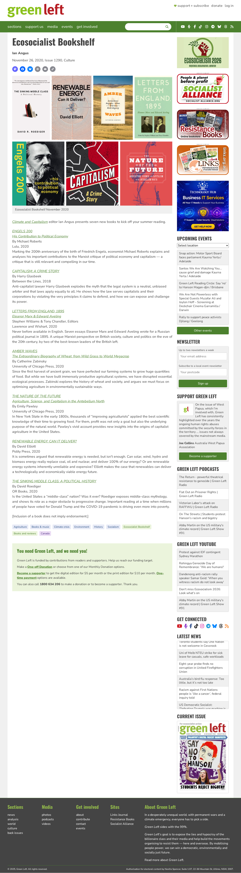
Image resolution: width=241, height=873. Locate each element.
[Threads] (221, 626)
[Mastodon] (15, 69)
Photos (46, 815)
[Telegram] (208, 626)
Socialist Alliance (122, 824)
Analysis (13, 819)
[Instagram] (202, 626)
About (80, 815)
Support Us (34, 26)
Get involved (87, 26)
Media (52, 26)
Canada (45, 533)
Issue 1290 (53, 60)
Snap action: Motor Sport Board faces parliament (200, 255)
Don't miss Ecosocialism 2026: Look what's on (200, 591)
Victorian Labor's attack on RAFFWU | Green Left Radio (198, 505)
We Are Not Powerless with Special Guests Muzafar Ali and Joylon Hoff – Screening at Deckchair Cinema (200, 300)
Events (67, 26)
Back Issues (15, 833)
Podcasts (48, 819)
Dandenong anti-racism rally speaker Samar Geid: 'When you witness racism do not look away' (201, 578)
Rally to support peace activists (200, 317)
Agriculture (20, 527)
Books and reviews (25, 533)
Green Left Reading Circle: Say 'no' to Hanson (202, 285)
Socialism (113, 527)
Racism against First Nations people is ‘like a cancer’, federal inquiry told (200, 685)
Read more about (164, 860)
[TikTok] (196, 626)
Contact (81, 824)
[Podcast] (186, 626)
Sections (14, 26)
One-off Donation (39, 567)
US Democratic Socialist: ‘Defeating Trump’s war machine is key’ (202, 700)
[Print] (37, 69)
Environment (81, 527)
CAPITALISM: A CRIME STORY (35, 271)
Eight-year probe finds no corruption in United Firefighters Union (201, 659)
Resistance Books (122, 819)
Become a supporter (31, 573)
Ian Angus (20, 53)
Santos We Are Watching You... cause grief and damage (200, 270)
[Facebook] (22, 69)
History (98, 527)
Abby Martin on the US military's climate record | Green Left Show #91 (201, 529)
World (11, 824)
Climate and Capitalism (30, 222)
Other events (203, 331)
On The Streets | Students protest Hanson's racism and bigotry (202, 516)
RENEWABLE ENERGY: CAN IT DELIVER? (44, 441)
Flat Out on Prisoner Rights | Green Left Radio (198, 494)
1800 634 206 (50, 584)
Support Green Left (197, 396)
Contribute (83, 819)
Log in (229, 6)
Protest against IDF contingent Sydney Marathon (199, 554)
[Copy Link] (53, 69)
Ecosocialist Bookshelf (137, 527)
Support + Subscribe (193, 6)
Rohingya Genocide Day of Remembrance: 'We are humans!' (201, 565)
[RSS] (227, 626)
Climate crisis (61, 527)
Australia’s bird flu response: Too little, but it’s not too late (201, 672)
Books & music (40, 527)
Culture (69, 60)
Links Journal (119, 815)
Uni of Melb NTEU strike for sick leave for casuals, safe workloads (201, 646)
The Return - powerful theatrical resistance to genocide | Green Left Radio (203, 481)
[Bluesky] (30, 69)
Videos (46, 824)
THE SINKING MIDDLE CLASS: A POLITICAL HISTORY (54, 481)
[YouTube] (179, 626)
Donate (217, 6)
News (11, 815)
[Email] (45, 69)
